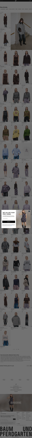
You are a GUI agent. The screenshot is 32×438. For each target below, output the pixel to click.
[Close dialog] (29, 211)
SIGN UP (8, 221)
